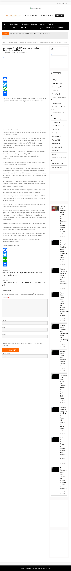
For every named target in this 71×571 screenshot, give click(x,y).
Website (4, 334)
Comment (5, 298)
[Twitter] (25, 84)
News (5, 24)
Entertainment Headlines (29, 24)
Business (42, 24)
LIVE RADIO (60, 28)
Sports (42, 28)
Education (55, 103)
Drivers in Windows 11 (59, 97)
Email (4, 327)
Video (54, 154)
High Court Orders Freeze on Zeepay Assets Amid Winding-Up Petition (63, 448)
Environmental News (58, 113)
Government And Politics (11, 28)
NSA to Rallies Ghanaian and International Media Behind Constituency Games (64, 334)
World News (51, 24)
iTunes (54, 133)
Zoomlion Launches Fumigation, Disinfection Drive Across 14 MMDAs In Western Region (64, 418)
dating (54, 90)
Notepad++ (55, 136)
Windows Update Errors (59, 158)
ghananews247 (23, 52)
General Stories (14, 24)
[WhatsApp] (25, 89)
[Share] (25, 93)
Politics (54, 140)
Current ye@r (6, 353)
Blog (53, 80)
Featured (34, 28)
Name (4, 320)
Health (54, 129)
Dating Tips (55, 94)
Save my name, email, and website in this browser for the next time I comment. (22, 344)
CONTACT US (50, 28)
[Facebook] (25, 79)
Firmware (55, 122)
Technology (55, 147)
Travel (54, 150)
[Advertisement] (25, 115)
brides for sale (56, 83)
